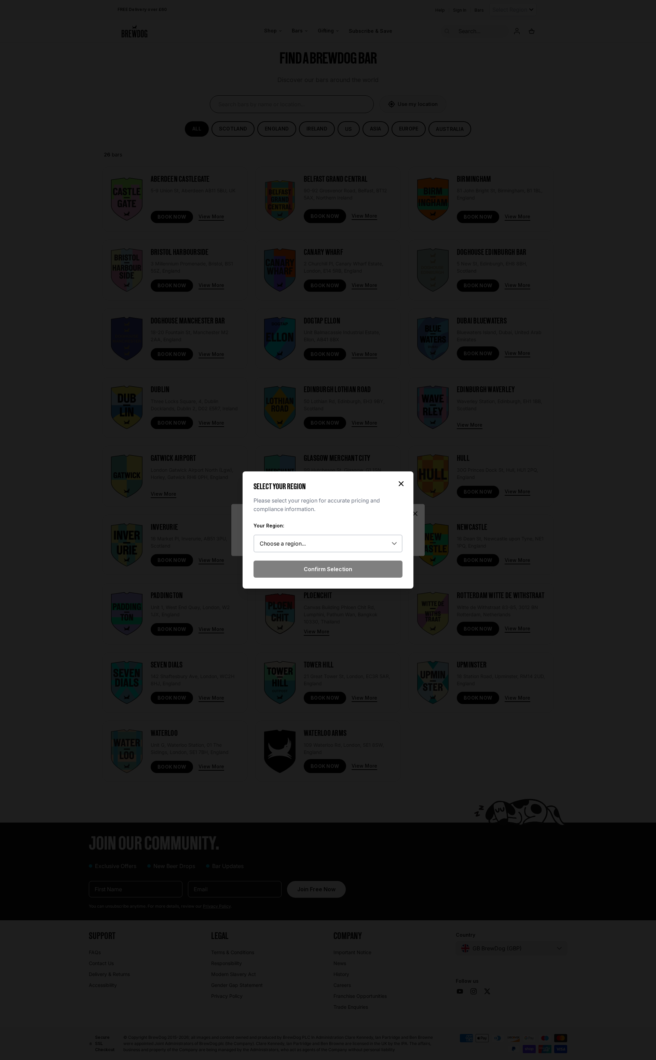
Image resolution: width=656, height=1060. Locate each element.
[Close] (401, 484)
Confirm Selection (328, 569)
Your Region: (269, 525)
